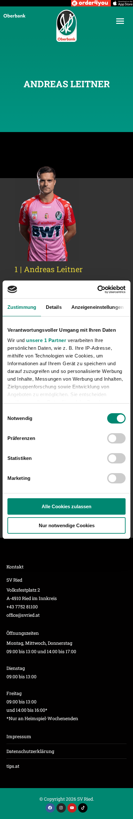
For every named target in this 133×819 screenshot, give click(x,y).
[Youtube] (72, 808)
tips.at (12, 766)
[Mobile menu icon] (120, 21)
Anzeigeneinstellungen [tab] (97, 307)
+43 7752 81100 (22, 607)
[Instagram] (61, 808)
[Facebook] (50, 808)
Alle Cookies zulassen (66, 506)
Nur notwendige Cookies (67, 525)
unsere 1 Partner (46, 340)
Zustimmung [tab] (21, 307)
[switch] (116, 438)
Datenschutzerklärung (30, 751)
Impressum (18, 736)
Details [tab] (54, 307)
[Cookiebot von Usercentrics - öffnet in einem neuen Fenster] (97, 289)
